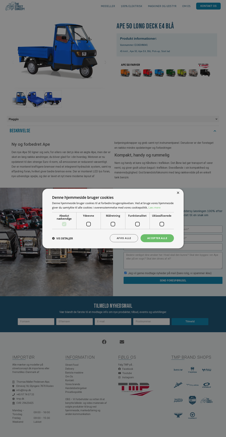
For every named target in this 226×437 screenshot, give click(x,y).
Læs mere (154, 207)
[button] (62, 238)
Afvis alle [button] (124, 238)
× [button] (178, 192)
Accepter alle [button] (157, 238)
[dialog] (113, 218)
